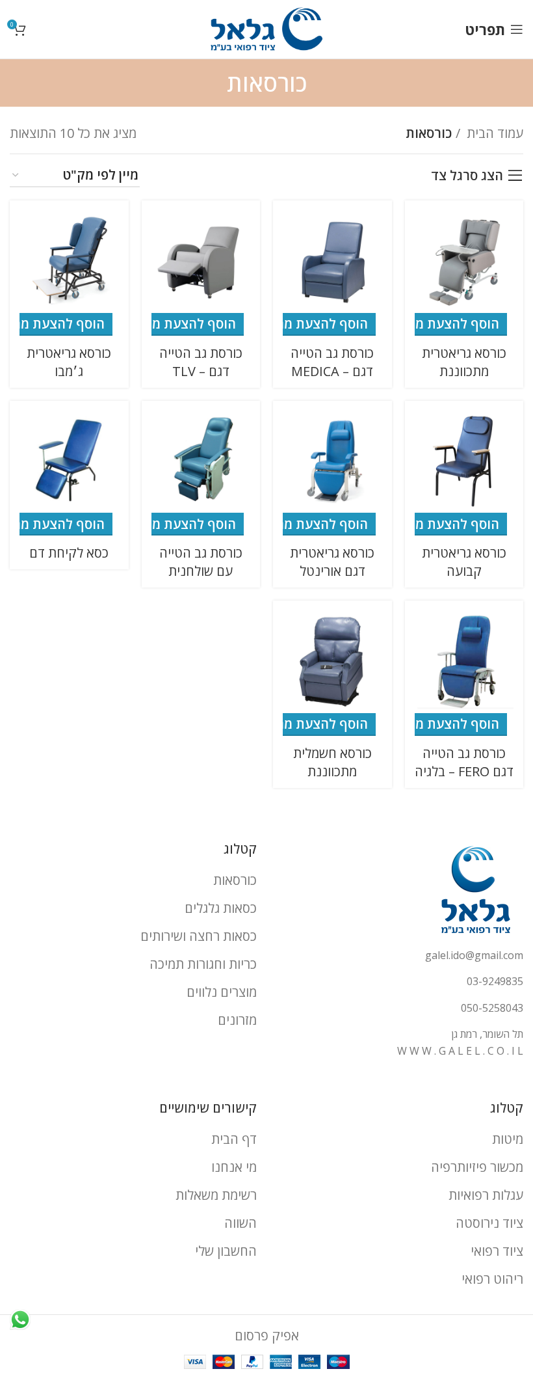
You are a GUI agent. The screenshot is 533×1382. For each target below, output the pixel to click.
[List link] (399, 955)
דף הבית (234, 1139)
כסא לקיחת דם (69, 553)
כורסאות (235, 880)
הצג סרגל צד (467, 175)
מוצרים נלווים (222, 992)
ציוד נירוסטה (489, 1223)
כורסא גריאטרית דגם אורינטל (332, 562)
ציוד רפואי (497, 1251)
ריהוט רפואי (492, 1279)
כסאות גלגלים (221, 908)
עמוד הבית (493, 133)
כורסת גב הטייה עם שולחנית (200, 562)
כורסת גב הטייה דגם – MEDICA (332, 362)
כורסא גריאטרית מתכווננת (464, 362)
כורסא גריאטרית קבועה (464, 562)
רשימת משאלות (216, 1195)
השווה (240, 1223)
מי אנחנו (234, 1167)
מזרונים (237, 1020)
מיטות (507, 1139)
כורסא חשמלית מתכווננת (332, 762)
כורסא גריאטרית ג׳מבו (69, 362)
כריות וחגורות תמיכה (203, 964)
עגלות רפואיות (485, 1195)
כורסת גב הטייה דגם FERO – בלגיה (464, 762)
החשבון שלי (226, 1251)
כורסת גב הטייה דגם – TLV (200, 362)
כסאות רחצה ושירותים (198, 936)
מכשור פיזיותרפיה (477, 1167)
